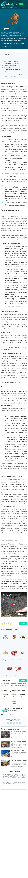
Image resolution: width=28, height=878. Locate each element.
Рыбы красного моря (17, 750)
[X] (14, 723)
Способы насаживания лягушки (13, 71)
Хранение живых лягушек (10, 65)
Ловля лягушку (7, 67)
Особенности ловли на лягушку (13, 74)
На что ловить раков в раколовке (19, 731)
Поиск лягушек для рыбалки (10, 61)
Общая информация (8, 57)
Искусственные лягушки (9, 76)
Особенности (7, 59)
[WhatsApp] (17, 723)
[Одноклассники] (11, 723)
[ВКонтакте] (8, 723)
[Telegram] (20, 723)
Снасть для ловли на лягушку (12, 69)
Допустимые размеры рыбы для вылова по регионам (19, 741)
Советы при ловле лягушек (12, 63)
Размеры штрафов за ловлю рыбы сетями (19, 760)
